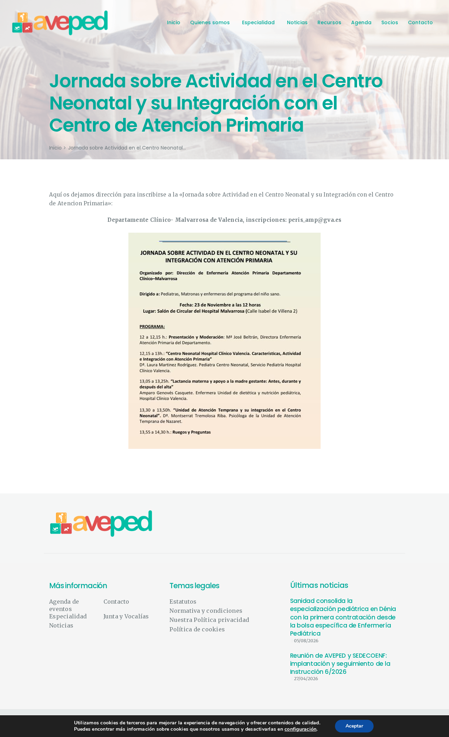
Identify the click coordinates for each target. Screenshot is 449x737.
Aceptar (354, 726)
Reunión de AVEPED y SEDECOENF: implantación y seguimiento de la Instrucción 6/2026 (340, 664)
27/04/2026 (306, 678)
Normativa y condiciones (205, 610)
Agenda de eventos (64, 605)
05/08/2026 (306, 640)
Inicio (55, 148)
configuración (300, 729)
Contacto (116, 601)
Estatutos (182, 601)
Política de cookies (197, 629)
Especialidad (68, 616)
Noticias (61, 625)
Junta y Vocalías (126, 616)
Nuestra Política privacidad (209, 619)
